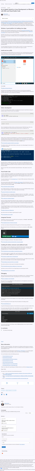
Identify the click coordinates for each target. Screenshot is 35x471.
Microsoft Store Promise (11, 461)
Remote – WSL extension (8, 23)
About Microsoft (24, 466)
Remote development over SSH (8, 360)
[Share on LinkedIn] (6, 394)
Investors (4, 467)
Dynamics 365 (11, 464)
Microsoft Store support (25, 460)
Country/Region (4, 440)
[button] (17, 83)
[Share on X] (4, 394)
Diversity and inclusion (9, 467)
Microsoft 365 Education (12, 462)
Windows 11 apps (10, 460)
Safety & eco (30, 469)
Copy (32, 113)
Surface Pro (1, 459)
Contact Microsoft (12, 469)
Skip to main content (3, 0)
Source (2, 341)
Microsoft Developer (11, 465)
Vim (22, 139)
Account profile (15, 460)
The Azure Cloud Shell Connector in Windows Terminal (7, 428)
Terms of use (23, 469)
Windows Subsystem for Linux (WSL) (11, 390)
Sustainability (17, 467)
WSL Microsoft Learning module (8, 362)
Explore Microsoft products (3, 460)
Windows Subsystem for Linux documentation (10, 363)
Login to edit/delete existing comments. (14, 411)
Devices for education (30, 461)
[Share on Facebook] (1, 394)
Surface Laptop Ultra (10, 459)
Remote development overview (8, 356)
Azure (7, 465)
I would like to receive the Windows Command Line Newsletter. (13, 444)
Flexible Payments (17, 461)
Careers (20, 466)
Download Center (19, 460)
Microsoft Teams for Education (4, 462)
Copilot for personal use (31, 459)
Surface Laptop (5, 459)
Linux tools (3, 390)
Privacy (16, 469)
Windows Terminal (29, 366)
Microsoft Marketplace (6, 466)
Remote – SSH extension (21, 350)
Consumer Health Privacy (3, 469)
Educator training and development (28, 462)
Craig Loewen (7, 403)
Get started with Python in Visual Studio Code (10, 365)
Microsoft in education (23, 461)
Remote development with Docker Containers (10, 359)
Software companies (12, 466)
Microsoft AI (1, 464)
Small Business (4, 465)
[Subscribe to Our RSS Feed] (2, 453)
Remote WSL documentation (7, 357)
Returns (30, 460)
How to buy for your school (19, 462)
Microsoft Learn (16, 465)
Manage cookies (19, 469)
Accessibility (13, 467)
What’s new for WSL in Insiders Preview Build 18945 (8, 421)
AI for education (9, 463)
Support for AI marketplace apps (23, 465)
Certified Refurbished (5, 461)
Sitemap (8, 469)
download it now (14, 179)
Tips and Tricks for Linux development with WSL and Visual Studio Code (17, 378)
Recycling (33, 469)
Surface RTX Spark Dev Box (17, 459)
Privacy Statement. (22, 444)
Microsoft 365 (15, 464)
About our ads (2, 470)
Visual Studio (17, 466)
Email (3, 436)
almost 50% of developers (26, 30)
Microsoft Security (6, 464)
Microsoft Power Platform (20, 464)
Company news (28, 466)
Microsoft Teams (26, 464)
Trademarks (26, 469)
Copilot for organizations (24, 459)
